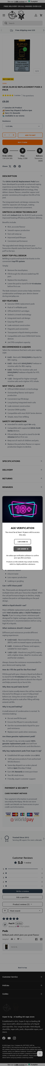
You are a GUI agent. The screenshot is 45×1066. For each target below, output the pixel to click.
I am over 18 (23, 542)
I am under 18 (22, 549)
